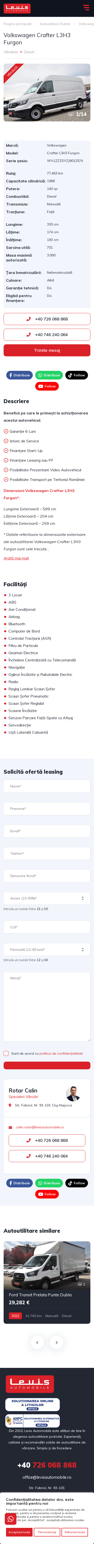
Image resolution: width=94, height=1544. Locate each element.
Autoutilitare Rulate (55, 24)
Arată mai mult (16, 558)
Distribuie (21, 375)
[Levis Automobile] (17, 8)
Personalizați (47, 1532)
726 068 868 (47, 1465)
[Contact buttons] (10, 1519)
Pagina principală (17, 24)
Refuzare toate (75, 1532)
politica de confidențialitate (61, 1053)
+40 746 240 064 (51, 334)
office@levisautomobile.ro (47, 1477)
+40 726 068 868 (51, 318)
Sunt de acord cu (47, 1053)
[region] (47, 1518)
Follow (79, 375)
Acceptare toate (19, 1532)
